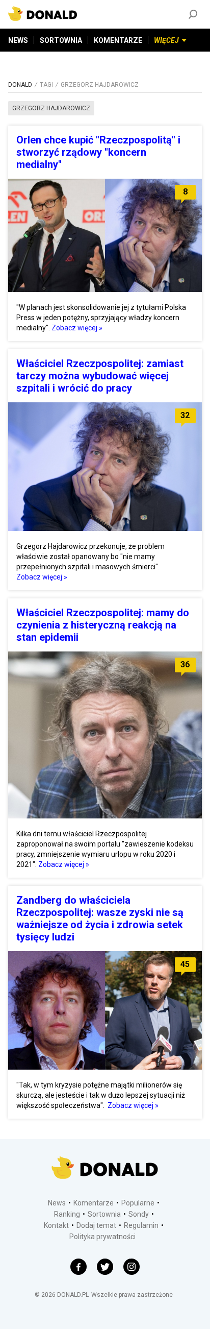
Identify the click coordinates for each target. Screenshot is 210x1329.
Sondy (138, 1214)
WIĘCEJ (166, 40)
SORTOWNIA (61, 40)
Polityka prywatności (102, 1237)
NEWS (18, 40)
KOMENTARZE (118, 40)
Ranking (67, 1214)
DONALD (20, 84)
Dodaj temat (96, 1225)
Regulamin (141, 1225)
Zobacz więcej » (76, 328)
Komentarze (93, 1203)
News (57, 1203)
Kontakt (56, 1225)
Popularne (137, 1203)
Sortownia (104, 1214)
